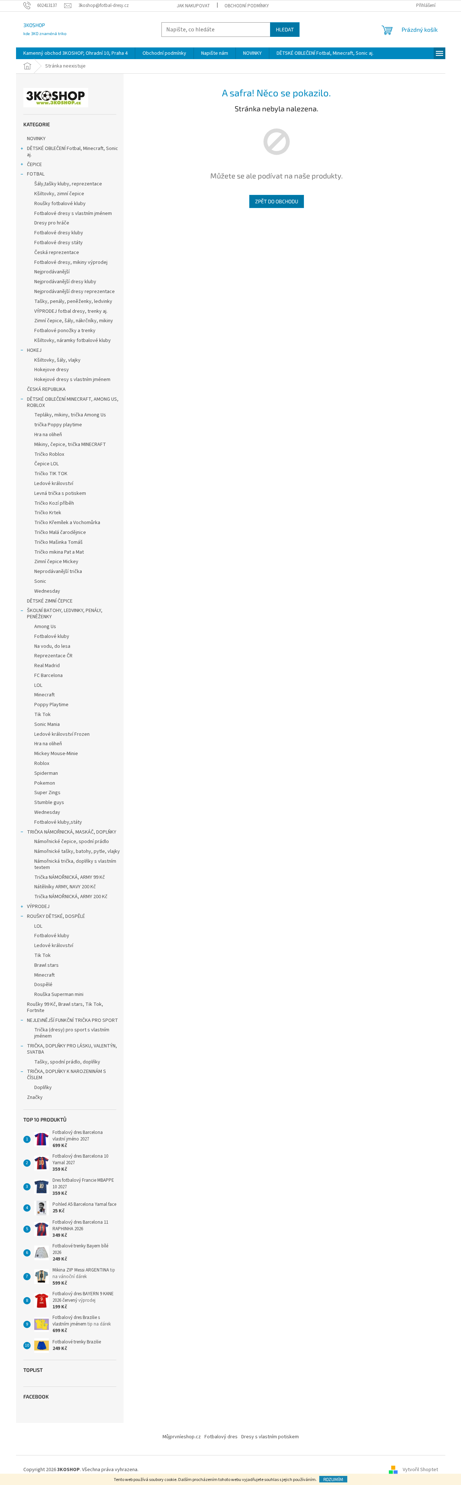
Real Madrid (47, 665)
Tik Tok (42, 714)
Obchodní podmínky (246, 6)
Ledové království (53, 483)
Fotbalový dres (221, 1436)
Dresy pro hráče (51, 223)
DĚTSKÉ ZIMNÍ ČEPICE (50, 601)
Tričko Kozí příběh (54, 503)
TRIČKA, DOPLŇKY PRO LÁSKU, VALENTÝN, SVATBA (72, 1049)
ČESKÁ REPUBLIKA (46, 389)
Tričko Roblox (49, 454)
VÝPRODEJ (38, 906)
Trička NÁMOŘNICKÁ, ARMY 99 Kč (69, 877)
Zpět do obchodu (276, 201)
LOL (38, 685)
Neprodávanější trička (58, 571)
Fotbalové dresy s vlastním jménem (73, 213)
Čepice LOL (46, 464)
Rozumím (333, 1479)
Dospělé (43, 984)
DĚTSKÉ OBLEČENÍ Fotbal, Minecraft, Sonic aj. (72, 151)
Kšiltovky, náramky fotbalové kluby (72, 340)
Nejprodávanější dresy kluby (65, 281)
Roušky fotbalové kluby (60, 203)
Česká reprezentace (56, 252)
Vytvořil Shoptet (420, 1470)
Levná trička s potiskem (60, 493)
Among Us (45, 626)
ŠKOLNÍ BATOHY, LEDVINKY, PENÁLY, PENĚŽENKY (64, 613)
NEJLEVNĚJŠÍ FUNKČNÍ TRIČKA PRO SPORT (72, 1020)
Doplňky (43, 1087)
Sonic (40, 581)
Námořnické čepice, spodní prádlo (71, 841)
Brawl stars (46, 965)
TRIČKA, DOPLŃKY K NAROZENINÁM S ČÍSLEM (66, 1074)
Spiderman (46, 773)
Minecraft (44, 695)
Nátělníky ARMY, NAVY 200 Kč (65, 886)
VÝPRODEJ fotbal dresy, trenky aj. (71, 311)
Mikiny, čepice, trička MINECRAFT (70, 444)
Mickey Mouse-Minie (56, 753)
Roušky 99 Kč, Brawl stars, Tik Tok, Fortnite (65, 1007)
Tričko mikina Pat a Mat (59, 552)
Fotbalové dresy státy (58, 242)
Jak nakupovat (193, 6)
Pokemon (44, 783)
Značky (35, 1097)
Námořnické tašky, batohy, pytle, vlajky (77, 851)
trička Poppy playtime (58, 424)
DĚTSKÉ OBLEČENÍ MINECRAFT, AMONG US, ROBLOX (72, 402)
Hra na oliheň (48, 434)
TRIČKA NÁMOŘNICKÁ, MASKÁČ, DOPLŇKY (71, 832)
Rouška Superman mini (58, 994)
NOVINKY (36, 138)
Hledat (285, 29)
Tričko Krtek (47, 512)
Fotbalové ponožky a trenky (64, 330)
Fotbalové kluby (51, 636)
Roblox (41, 763)
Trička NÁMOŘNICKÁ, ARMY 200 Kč (71, 896)
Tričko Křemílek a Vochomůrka (67, 522)
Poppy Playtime (51, 704)
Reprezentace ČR (53, 655)
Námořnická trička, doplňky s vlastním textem (75, 864)
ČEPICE (34, 164)
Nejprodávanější (52, 272)
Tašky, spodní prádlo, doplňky (67, 1062)
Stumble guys (49, 802)
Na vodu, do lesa (52, 646)
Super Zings (47, 792)
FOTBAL (35, 174)
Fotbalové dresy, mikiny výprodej (71, 262)
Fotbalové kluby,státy (58, 822)
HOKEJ (34, 350)
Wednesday (47, 591)
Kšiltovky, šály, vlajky (57, 360)
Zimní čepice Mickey (56, 561)
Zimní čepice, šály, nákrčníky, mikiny (73, 320)
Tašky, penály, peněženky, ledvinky (73, 301)
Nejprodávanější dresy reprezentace (74, 291)
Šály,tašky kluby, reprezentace (68, 184)
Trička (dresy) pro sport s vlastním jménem (71, 1033)
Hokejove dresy (51, 369)
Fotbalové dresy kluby (58, 232)
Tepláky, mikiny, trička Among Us (70, 415)
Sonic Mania (47, 724)
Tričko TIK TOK (50, 473)
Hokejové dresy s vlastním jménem (72, 379)
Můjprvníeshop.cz (182, 1436)
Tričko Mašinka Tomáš (58, 542)
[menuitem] (75, 53)
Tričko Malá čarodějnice (60, 532)
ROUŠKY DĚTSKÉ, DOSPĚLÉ (56, 916)
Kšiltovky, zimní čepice (59, 193)
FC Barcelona (48, 675)
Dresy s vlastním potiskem (270, 1436)
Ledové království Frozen (62, 734)
